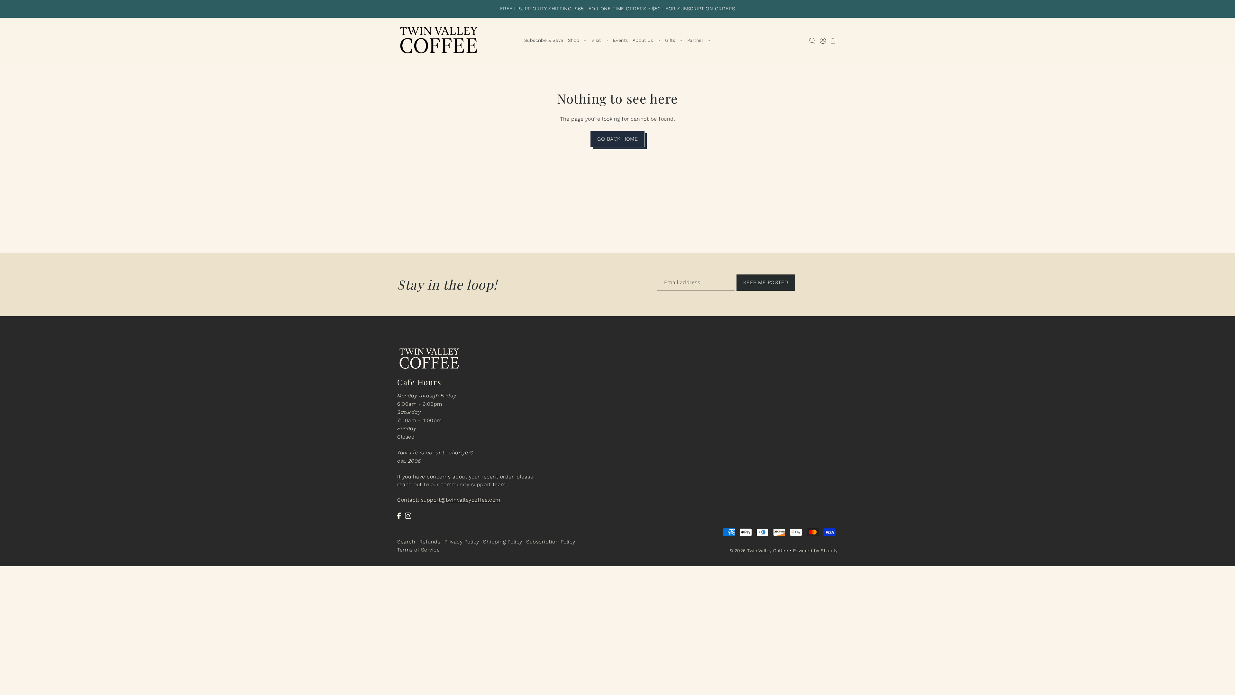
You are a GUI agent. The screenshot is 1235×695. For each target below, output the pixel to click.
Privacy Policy (461, 542)
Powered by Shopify (815, 550)
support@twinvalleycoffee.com (460, 500)
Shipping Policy (502, 542)
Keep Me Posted (765, 282)
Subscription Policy (550, 542)
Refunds (430, 542)
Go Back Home (617, 139)
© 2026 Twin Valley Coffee (758, 550)
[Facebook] (399, 515)
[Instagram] (408, 515)
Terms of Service (418, 550)
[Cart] (833, 40)
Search (406, 542)
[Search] (812, 40)
